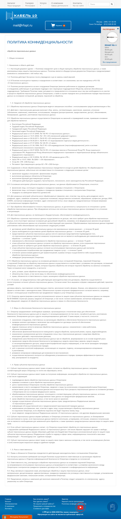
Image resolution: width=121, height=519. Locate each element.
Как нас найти (78, 4)
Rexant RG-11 (109, 45)
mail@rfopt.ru (22, 25)
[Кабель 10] (21, 19)
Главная (8, 499)
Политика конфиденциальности (74, 503)
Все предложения (110, 62)
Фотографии (30, 4)
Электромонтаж (11, 503)
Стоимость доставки (41, 508)
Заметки (65, 499)
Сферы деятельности (59, 4)
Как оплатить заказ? (41, 499)
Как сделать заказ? (40, 501)
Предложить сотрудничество (44, 506)
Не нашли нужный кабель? (43, 503)
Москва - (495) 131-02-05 (106, 22)
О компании (9, 506)
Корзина (60, 25)
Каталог (8, 501)
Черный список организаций (73, 501)
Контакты (8, 508)
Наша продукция (13, 4)
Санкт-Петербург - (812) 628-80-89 (102, 24)
